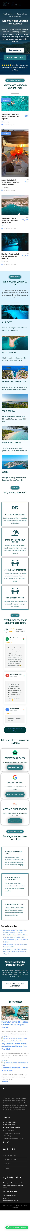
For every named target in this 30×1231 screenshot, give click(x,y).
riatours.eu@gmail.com (13, 1127)
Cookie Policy (6, 1198)
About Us (7, 1164)
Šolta (5, 472)
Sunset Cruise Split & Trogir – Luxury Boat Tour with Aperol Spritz (11, 182)
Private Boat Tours (10, 1155)
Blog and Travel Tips (10, 1159)
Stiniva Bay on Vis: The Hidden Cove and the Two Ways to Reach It (15, 1024)
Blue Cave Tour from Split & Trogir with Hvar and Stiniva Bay (10, 256)
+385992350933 (10, 1122)
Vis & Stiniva (9, 411)
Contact (7, 1168)
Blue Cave (7, 322)
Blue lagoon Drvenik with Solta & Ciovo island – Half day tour (11, 116)
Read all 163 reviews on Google (15, 730)
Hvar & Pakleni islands (14, 382)
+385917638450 (10, 1124)
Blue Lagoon (9, 352)
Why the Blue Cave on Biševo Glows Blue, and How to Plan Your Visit (14, 1046)
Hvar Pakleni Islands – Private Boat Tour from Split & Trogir (10, 220)
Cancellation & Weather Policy (11, 1200)
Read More (5, 1036)
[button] (16, 1227)
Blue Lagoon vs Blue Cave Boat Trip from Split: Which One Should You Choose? (15, 951)
